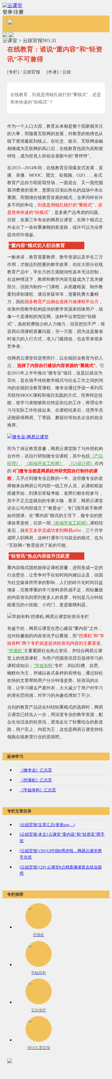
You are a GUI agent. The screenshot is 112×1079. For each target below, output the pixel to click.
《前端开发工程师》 (44, 463)
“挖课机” (15, 650)
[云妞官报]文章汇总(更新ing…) (47, 824)
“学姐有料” (43, 665)
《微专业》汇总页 (36, 770)
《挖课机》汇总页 (36, 780)
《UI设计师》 (81, 463)
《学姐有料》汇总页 (38, 790)
